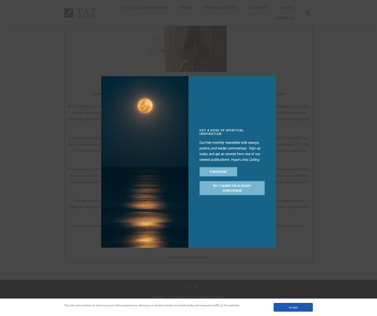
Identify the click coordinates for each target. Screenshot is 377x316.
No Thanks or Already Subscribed (232, 188)
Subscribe (218, 171)
